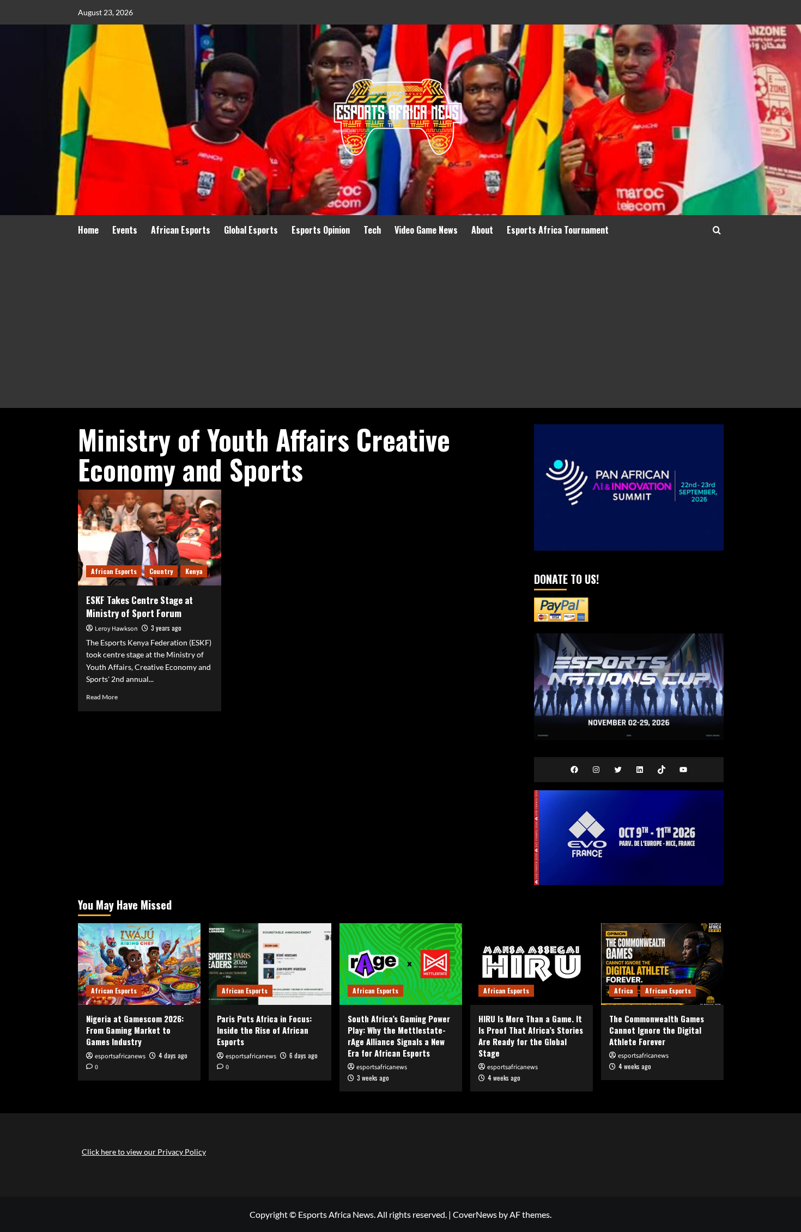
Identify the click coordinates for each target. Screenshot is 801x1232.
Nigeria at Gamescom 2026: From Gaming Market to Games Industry (135, 1030)
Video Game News (426, 229)
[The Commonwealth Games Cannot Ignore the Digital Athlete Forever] (662, 964)
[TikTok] (661, 769)
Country (161, 571)
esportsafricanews (120, 1056)
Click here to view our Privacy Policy (144, 1151)
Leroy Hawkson (116, 628)
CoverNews (475, 1214)
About (482, 229)
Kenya (193, 571)
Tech (372, 229)
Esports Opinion (321, 229)
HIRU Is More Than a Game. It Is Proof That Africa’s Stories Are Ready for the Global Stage (530, 1036)
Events (124, 229)
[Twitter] (618, 769)
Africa (623, 990)
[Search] (717, 230)
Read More (102, 697)
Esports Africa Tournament (558, 229)
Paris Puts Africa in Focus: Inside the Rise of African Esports (264, 1030)
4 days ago (173, 1055)
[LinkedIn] (639, 769)
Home (88, 229)
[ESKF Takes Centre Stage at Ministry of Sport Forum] (150, 537)
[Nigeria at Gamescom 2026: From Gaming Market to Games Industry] (139, 964)
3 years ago (166, 627)
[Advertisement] (401, 326)
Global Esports (251, 229)
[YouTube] (683, 769)
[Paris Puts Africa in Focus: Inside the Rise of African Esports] (270, 964)
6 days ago (303, 1055)
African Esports (180, 229)
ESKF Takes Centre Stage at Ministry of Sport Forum (139, 606)
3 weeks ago (373, 1077)
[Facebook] (574, 769)
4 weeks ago (504, 1077)
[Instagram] (596, 769)
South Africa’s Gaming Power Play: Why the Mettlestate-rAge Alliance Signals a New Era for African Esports (399, 1036)
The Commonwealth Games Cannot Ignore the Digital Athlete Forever (656, 1030)
